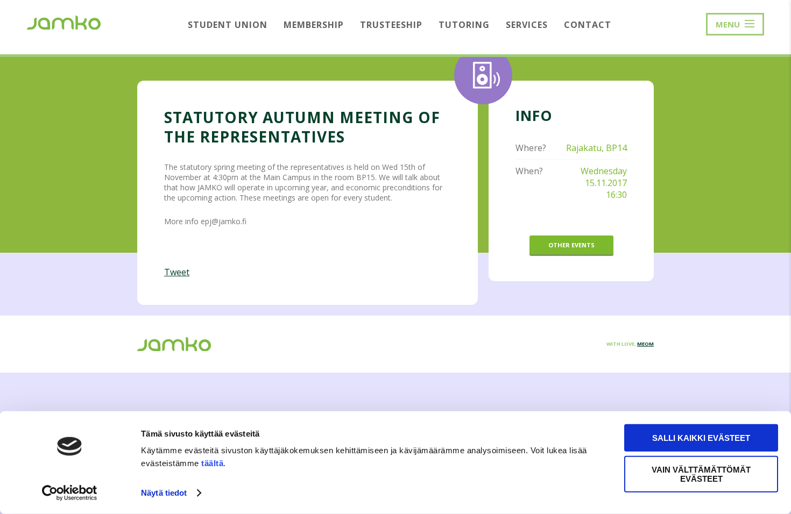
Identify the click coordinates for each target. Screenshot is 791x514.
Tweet (176, 272)
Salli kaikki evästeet (701, 437)
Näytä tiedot (164, 492)
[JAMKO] (64, 21)
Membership (314, 25)
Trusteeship (391, 25)
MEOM (645, 343)
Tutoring (464, 25)
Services (527, 25)
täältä (212, 463)
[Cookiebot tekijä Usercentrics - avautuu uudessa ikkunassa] (70, 493)
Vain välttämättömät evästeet (701, 474)
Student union (227, 25)
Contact (587, 25)
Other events (571, 245)
